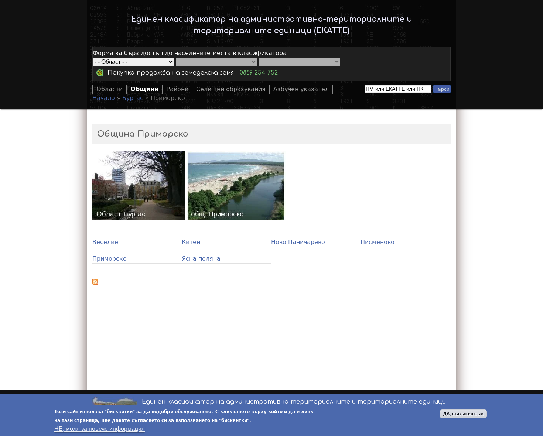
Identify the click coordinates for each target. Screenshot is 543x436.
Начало (103, 98)
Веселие (105, 242)
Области (109, 89)
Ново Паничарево (298, 242)
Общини (144, 89)
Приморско (109, 258)
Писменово (378, 242)
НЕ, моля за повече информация (99, 429)
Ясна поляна (201, 258)
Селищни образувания (231, 89)
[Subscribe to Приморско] (271, 282)
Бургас (132, 98)
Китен (191, 242)
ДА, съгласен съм (463, 413)
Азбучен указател (301, 89)
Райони (177, 89)
